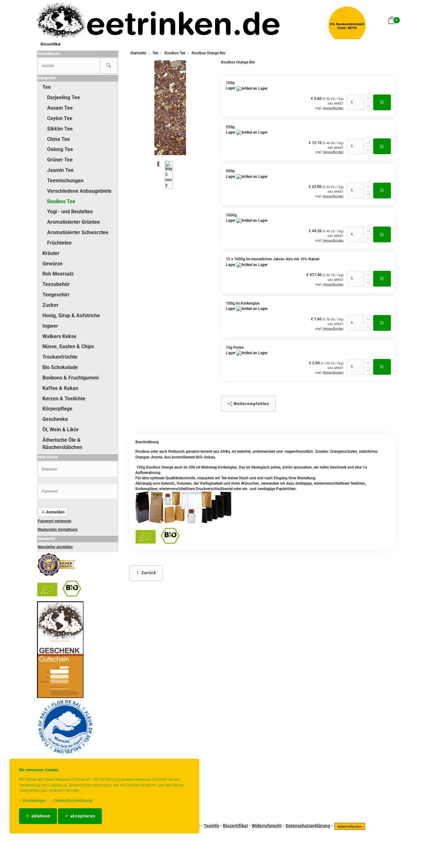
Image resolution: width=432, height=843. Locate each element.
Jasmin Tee (60, 170)
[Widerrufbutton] (350, 825)
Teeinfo (211, 825)
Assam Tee (60, 108)
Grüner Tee (60, 160)
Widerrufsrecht (267, 825)
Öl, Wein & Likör (60, 430)
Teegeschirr (56, 295)
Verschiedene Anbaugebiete (79, 191)
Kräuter (50, 253)
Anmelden (55, 512)
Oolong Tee (60, 149)
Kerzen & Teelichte (63, 399)
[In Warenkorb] (382, 102)
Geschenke (55, 419)
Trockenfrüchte (59, 357)
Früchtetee (59, 243)
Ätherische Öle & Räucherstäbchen (62, 443)
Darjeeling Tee (63, 97)
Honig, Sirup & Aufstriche (71, 315)
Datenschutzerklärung (72, 800)
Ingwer (50, 326)
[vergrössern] (170, 108)
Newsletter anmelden (55, 547)
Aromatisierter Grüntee (73, 222)
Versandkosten (333, 108)
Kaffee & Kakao (60, 388)
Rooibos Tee (61, 201)
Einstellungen (34, 800)
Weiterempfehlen (250, 403)
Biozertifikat (50, 44)
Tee (46, 87)
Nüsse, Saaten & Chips (68, 346)
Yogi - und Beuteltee (70, 212)
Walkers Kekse (59, 336)
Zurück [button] (148, 572)
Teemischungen (65, 181)
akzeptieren (82, 816)
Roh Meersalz (58, 274)
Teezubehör (56, 284)
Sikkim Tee (60, 129)
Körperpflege (57, 409)
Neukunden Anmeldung (57, 529)
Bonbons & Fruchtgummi (70, 378)
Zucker (50, 305)
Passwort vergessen (54, 521)
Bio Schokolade (60, 367)
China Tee (58, 139)
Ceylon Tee (59, 118)
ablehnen (40, 816)
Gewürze (52, 264)
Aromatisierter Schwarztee (77, 232)
